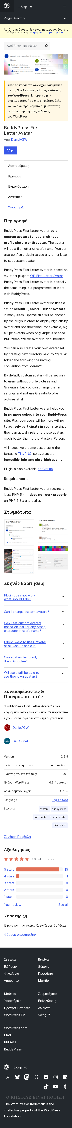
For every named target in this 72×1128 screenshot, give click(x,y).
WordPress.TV (14, 1015)
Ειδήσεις (10, 967)
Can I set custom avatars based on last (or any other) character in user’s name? (25, 627)
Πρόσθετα (45, 974)
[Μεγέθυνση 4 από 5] (63, 551)
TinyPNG (24, 454)
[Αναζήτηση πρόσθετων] (46, 46)
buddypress (59, 808)
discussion (60, 825)
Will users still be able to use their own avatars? (21, 674)
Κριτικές (14, 176)
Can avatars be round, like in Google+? (20, 659)
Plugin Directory (14, 18)
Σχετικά (10, 959)
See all (63, 905)
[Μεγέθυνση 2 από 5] (29, 554)
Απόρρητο (11, 981)
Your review (12, 905)
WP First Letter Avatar (46, 276)
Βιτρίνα (43, 959)
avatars (44, 808)
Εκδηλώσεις (47, 1001)
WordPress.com (15, 1028)
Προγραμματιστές (17, 1008)
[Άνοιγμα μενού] (65, 6)
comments (40, 817)
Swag (44, 1015)
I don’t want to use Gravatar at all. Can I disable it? (25, 644)
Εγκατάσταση (18, 186)
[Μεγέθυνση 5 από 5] (63, 560)
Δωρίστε (44, 1008)
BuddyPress (13, 1049)
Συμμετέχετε (47, 994)
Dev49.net (20, 741)
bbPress (10, 1042)
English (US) (60, 799)
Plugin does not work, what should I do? (20, 597)
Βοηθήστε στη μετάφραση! (47, 32)
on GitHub (45, 469)
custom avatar (58, 817)
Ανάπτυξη (15, 197)
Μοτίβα (43, 981)
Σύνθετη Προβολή (17, 837)
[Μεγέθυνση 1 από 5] (29, 524)
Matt (7, 1035)
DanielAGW (19, 139)
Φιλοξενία (11, 974)
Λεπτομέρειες (18, 166)
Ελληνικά (20, 1067)
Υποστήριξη (16, 207)
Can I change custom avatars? (26, 612)
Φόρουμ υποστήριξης (20, 935)
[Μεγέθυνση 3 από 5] (63, 524)
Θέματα (43, 967)
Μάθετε (10, 994)
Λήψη (10, 150)
